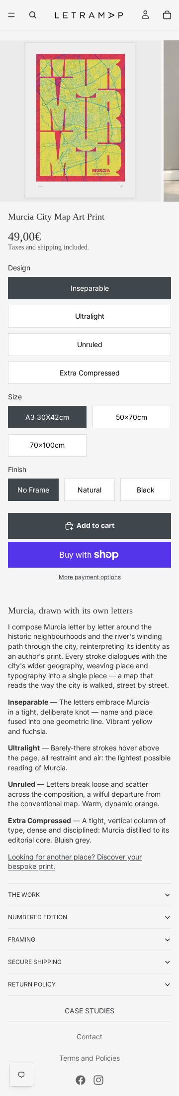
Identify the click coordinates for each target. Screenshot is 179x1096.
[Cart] (167, 15)
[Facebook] (81, 1080)
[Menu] (11, 14)
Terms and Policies (89, 1058)
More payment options (90, 577)
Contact (89, 1036)
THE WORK (24, 894)
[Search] (33, 15)
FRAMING (21, 939)
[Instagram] (98, 1080)
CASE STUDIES (89, 1010)
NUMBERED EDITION (37, 917)
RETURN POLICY (32, 984)
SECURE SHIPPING (35, 962)
